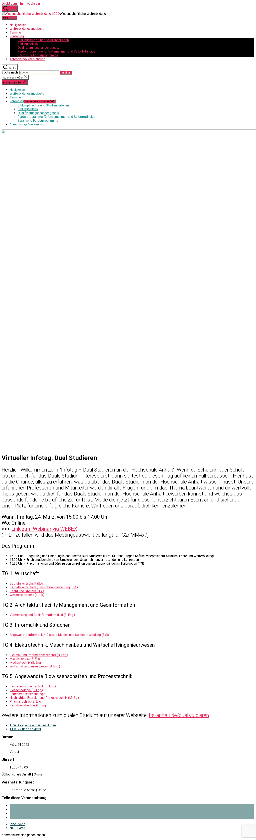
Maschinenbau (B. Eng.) (26, 659)
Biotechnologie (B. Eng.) (26, 690)
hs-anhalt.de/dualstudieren (179, 715)
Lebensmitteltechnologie (27, 694)
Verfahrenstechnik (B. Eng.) (28, 705)
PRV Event (17, 824)
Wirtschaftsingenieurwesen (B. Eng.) (35, 666)
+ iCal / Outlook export (25, 729)
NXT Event (17, 828)
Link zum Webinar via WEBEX (44, 529)
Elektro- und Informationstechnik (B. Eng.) (39, 655)
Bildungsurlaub (28, 44)
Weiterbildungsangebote (27, 29)
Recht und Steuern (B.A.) (27, 591)
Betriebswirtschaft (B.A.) (27, 583)
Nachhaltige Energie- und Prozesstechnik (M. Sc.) (44, 698)
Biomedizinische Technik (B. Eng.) (33, 686)
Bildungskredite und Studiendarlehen (43, 40)
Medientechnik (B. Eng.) (26, 662)
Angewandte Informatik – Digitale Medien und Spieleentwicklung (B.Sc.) (60, 635)
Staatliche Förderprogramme (38, 55)
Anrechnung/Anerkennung (27, 59)
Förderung (17, 36)
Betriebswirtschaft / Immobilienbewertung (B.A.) (44, 587)
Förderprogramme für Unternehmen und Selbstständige (56, 51)
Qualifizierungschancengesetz (39, 48)
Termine (15, 32)
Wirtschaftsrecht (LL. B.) (27, 595)
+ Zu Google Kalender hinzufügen (33, 725)
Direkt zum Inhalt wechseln (21, 3)
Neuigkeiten (18, 25)
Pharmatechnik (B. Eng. (26, 701)
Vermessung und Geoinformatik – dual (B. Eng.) (42, 615)
